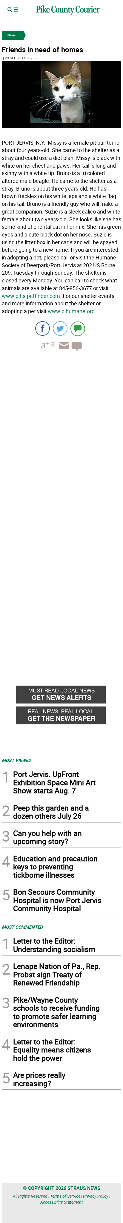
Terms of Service (65, 1196)
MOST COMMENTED (22, 927)
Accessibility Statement (61, 1202)
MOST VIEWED (16, 760)
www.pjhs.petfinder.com (31, 295)
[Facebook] (42, 328)
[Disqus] (61, 437)
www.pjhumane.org (71, 311)
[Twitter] (60, 328)
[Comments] (77, 328)
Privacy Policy (95, 1196)
